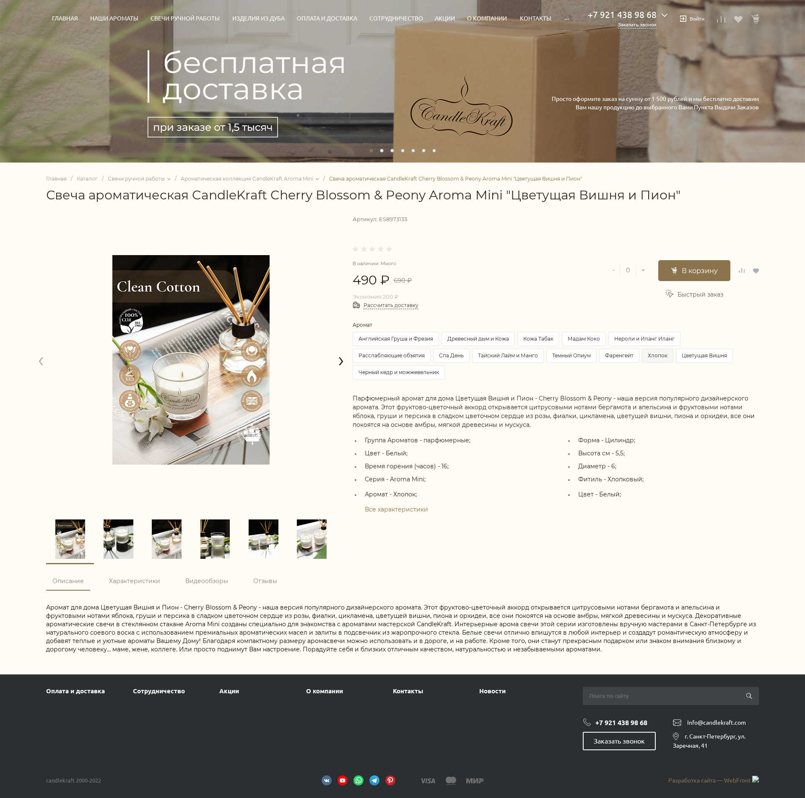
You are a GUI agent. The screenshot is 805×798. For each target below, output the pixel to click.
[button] (371, 150)
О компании (324, 691)
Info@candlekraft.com (716, 722)
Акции (229, 691)
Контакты (408, 691)
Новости (492, 691)
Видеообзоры (206, 581)
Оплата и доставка (75, 691)
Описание (68, 581)
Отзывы (265, 581)
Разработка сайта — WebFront (710, 780)
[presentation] (41, 360)
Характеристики (134, 581)
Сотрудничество (159, 691)
